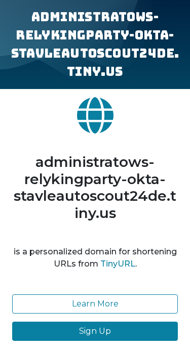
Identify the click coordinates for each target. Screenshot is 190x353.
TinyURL (117, 264)
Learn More (95, 303)
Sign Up (95, 331)
